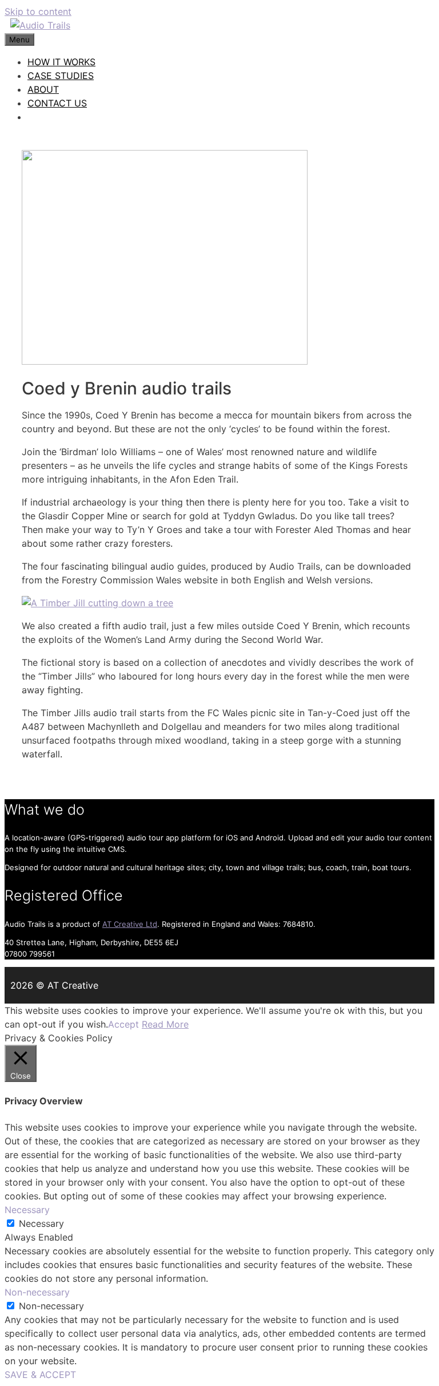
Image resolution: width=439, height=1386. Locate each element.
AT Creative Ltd (129, 924)
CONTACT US (57, 103)
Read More (165, 1024)
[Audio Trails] (40, 25)
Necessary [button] (27, 1209)
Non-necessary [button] (37, 1292)
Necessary (41, 1223)
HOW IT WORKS (61, 62)
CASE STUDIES (60, 75)
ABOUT (43, 89)
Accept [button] (123, 1024)
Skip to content (38, 11)
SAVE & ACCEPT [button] (40, 1374)
